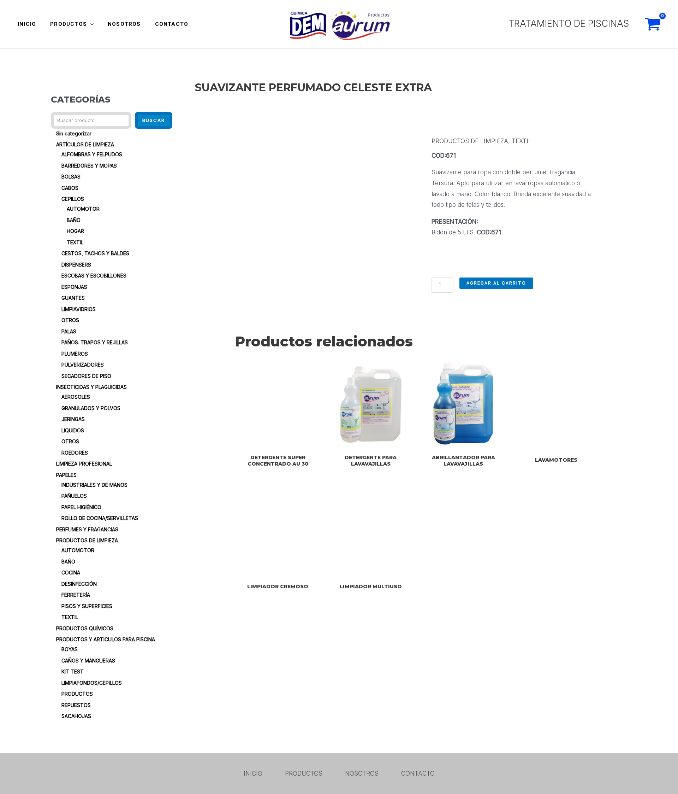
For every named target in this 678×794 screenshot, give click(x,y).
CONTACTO (172, 24)
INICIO (27, 24)
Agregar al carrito (496, 283)
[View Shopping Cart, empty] (653, 24)
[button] (90, 24)
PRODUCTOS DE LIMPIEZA (470, 141)
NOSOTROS (124, 24)
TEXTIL (522, 141)
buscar (153, 120)
